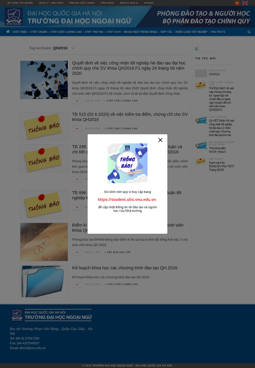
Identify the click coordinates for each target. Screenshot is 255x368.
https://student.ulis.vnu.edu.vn (127, 199)
